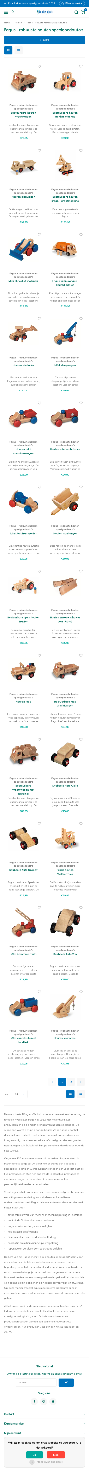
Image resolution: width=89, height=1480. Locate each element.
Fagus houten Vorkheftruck (65, 871)
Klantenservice (74, 3)
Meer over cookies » (50, 1462)
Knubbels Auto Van (65, 954)
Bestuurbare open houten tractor (23, 619)
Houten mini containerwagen (23, 451)
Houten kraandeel (65, 1038)
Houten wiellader (23, 365)
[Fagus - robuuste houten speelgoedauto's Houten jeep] (23, 670)
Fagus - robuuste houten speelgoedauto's (47, 22)
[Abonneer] (66, 1383)
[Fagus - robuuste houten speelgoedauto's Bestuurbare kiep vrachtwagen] (65, 670)
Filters (45, 39)
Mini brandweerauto (23, 954)
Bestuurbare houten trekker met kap (65, 114)
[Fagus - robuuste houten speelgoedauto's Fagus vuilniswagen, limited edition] (65, 249)
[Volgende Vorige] (81, 1082)
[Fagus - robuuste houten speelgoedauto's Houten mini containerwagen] (23, 418)
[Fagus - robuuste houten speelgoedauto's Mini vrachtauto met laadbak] (23, 1006)
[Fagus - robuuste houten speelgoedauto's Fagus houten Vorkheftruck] (65, 838)
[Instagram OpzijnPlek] (43, 1401)
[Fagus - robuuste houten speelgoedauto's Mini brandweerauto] (23, 922)
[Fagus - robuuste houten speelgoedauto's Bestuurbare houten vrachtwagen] (23, 81)
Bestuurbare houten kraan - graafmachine (65, 198)
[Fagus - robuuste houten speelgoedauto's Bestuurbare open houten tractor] (23, 586)
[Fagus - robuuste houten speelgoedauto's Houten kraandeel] (65, 1006)
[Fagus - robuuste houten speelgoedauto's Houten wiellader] (23, 333)
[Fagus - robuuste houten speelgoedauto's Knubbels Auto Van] (65, 922)
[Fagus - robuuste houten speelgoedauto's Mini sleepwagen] (65, 333)
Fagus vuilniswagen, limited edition (65, 283)
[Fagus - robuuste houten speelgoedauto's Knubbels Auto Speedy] (23, 838)
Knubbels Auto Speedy (23, 869)
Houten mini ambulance (65, 449)
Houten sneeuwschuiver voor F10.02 (65, 619)
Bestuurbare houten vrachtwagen (23, 114)
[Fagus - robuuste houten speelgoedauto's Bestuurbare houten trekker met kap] (65, 81)
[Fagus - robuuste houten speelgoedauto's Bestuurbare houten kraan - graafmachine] (65, 165)
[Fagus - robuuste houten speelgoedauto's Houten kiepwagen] (23, 165)
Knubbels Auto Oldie (65, 785)
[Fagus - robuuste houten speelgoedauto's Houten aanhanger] (65, 502)
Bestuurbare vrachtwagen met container (23, 789)
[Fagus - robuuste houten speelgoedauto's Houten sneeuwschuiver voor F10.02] (65, 586)
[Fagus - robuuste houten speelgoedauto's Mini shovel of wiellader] (23, 249)
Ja (34, 1455)
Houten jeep (23, 701)
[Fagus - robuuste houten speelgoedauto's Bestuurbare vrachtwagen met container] (23, 754)
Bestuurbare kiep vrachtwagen (65, 703)
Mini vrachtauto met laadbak (23, 1040)
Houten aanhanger (65, 533)
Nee (56, 1455)
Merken (18, 22)
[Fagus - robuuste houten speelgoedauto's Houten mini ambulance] (65, 418)
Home (7, 22)
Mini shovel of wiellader (23, 280)
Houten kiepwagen (23, 196)
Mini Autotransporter (23, 533)
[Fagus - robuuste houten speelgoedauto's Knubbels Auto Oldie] (65, 754)
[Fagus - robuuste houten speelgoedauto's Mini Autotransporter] (23, 502)
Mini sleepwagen (65, 365)
